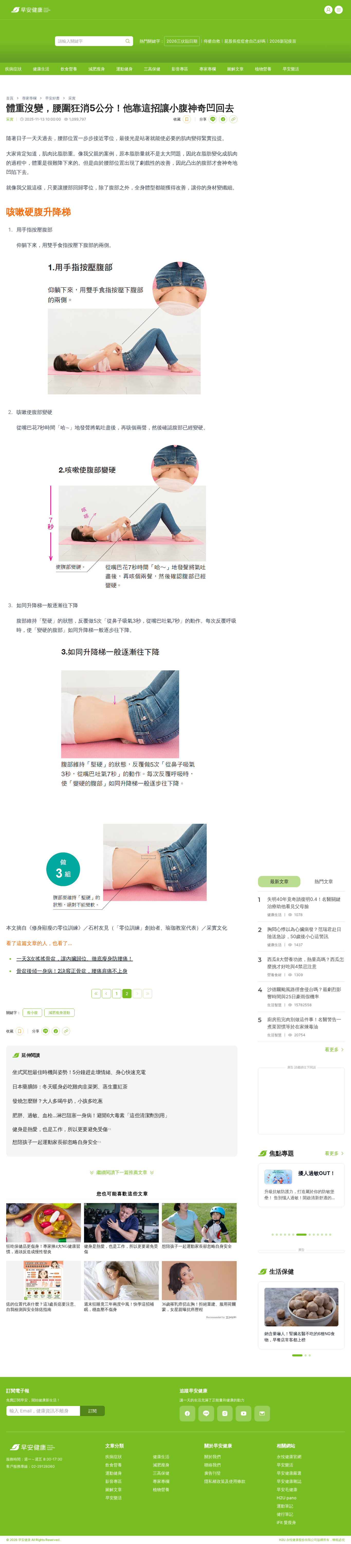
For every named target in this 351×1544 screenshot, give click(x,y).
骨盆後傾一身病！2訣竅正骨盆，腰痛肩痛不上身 (71, 971)
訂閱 (92, 1410)
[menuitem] (13, 69)
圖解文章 (235, 68)
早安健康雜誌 (289, 1481)
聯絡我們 (212, 1464)
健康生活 (41, 68)
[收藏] (187, 119)
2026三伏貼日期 (182, 41)
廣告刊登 (212, 1473)
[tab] (279, 881)
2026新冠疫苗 (283, 41)
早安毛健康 (287, 1489)
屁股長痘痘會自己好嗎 (244, 41)
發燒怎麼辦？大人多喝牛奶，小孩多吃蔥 (57, 1101)
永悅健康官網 (289, 1456)
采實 (72, 98)
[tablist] (301, 881)
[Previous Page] (106, 993)
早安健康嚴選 (289, 1473)
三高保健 (152, 68)
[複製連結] (233, 119)
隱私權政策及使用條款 (224, 1481)
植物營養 (263, 68)
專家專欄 (207, 68)
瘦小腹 (32, 1012)
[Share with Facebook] (223, 119)
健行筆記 (285, 1514)
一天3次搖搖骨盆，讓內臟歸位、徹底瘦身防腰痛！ (74, 959)
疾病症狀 (13, 68)
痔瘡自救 (212, 41)
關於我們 (212, 1456)
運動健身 (124, 68)
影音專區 (180, 68)
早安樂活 (291, 68)
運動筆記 (285, 1506)
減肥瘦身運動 (59, 1012)
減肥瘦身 (96, 68)
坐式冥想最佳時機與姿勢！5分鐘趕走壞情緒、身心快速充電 (79, 1072)
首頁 (9, 98)
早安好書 (52, 98)
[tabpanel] (301, 972)
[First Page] (96, 993)
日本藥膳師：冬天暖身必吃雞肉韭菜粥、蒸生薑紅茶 (70, 1087)
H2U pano (287, 1497)
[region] (301, 1195)
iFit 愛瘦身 (286, 1522)
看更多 (332, 1049)
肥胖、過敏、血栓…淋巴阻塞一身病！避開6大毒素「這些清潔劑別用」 (91, 1115)
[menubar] (152, 69)
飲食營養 (69, 68)
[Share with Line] (213, 119)
